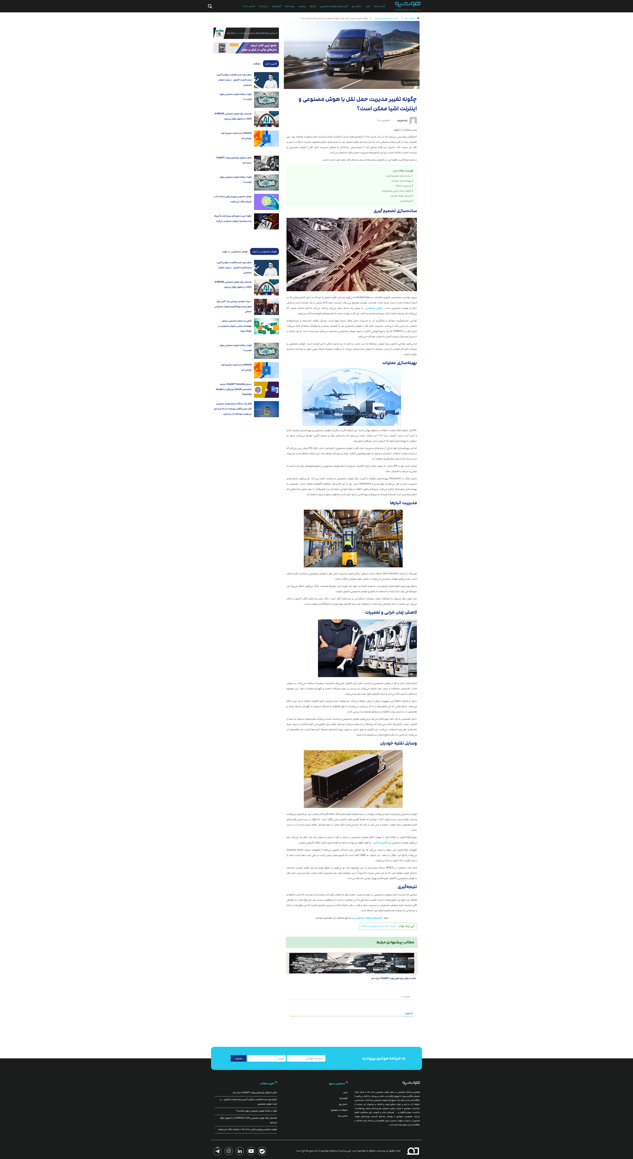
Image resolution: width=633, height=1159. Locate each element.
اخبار (367, 6)
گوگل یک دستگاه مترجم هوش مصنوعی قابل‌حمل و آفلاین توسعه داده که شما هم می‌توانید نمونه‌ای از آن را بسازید (233, 408)
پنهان (395, 170)
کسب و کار (379, 6)
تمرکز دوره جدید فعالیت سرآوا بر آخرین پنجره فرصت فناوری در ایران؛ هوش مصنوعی (234, 79)
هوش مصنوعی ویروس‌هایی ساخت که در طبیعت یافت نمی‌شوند (247, 1129)
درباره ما (263, 6)
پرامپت (302, 6)
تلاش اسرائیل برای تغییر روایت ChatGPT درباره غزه (393, 978)
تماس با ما (249, 6)
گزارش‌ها (276, 6)
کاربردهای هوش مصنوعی (334, 6)
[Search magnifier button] (209, 6)
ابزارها (313, 6)
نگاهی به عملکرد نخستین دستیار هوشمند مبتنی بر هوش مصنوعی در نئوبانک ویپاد (235, 326)
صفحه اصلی (409, 18)
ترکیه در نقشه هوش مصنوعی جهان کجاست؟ (256, 1110)
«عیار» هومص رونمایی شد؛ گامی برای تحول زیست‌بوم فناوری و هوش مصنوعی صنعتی (233, 306)
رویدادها (289, 6)
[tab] (271, 63)
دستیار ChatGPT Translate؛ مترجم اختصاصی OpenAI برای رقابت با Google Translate (234, 389)
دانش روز (357, 6)
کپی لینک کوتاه (406, 926)
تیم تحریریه (402, 120)
